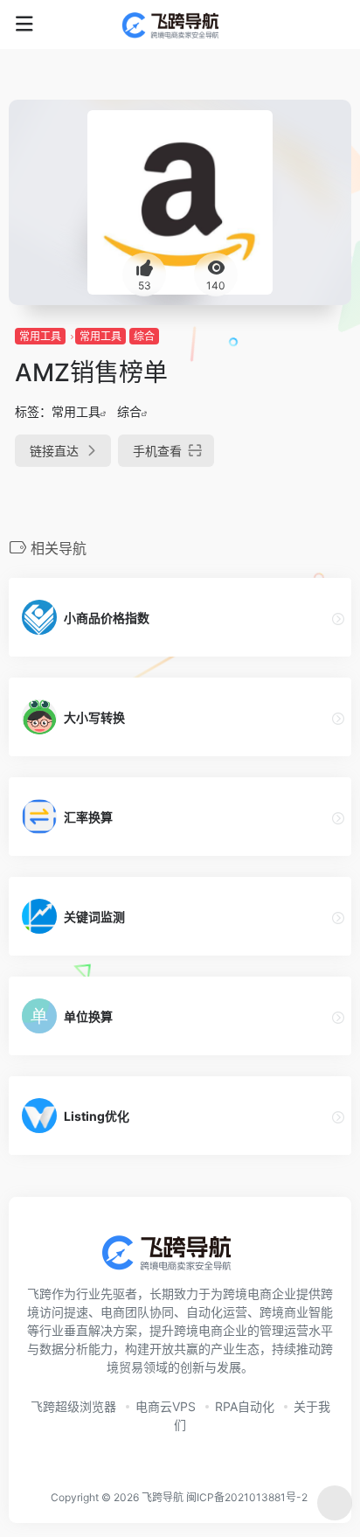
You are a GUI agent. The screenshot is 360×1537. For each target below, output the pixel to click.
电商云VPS (165, 1406)
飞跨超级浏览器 (73, 1406)
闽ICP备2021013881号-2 (247, 1497)
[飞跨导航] (180, 24)
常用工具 (40, 336)
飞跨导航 (162, 1497)
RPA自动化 (244, 1406)
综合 (144, 336)
